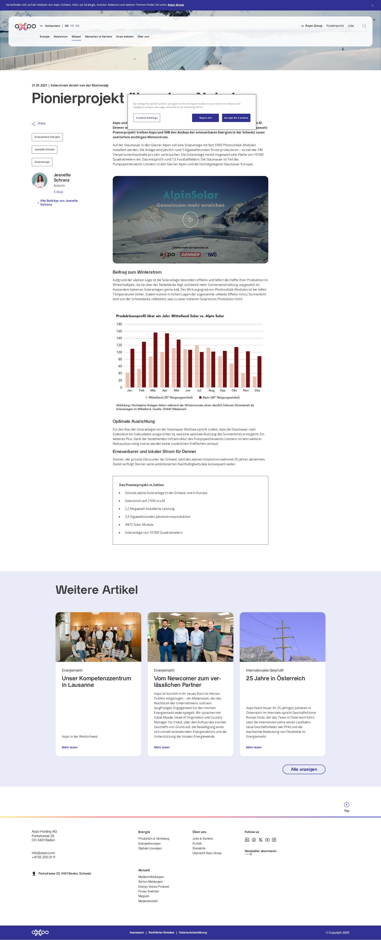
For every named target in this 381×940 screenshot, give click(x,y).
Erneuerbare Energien (47, 137)
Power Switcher (148, 891)
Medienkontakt (148, 901)
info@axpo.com (43, 853)
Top (346, 810)
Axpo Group (176, 5)
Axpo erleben (125, 36)
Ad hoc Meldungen (150, 881)
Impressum (137, 932)
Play (190, 220)
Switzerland (52, 26)
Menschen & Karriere (98, 36)
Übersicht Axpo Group (206, 853)
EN (77, 26)
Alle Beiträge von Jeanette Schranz (59, 202)
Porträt (197, 843)
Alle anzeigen (304, 769)
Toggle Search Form (364, 25)
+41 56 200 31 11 (43, 857)
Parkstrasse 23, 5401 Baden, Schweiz (64, 873)
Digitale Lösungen (150, 848)
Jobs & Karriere (202, 838)
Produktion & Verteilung (153, 838)
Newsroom (61, 36)
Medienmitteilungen (151, 877)
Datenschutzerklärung (193, 932)
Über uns (143, 36)
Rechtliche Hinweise (161, 932)
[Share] (33, 124)
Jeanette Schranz (45, 149)
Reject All (205, 117)
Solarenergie (42, 162)
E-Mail (58, 192)
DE (67, 26)
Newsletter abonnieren (261, 851)
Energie (45, 36)
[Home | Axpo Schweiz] (27, 26)
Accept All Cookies (236, 117)
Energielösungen (149, 843)
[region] (191, 112)
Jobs (351, 25)
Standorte (199, 848)
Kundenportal (335, 25)
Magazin (143, 896)
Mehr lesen (69, 747)
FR (72, 26)
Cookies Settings (147, 117)
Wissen (76, 36)
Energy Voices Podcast (153, 886)
